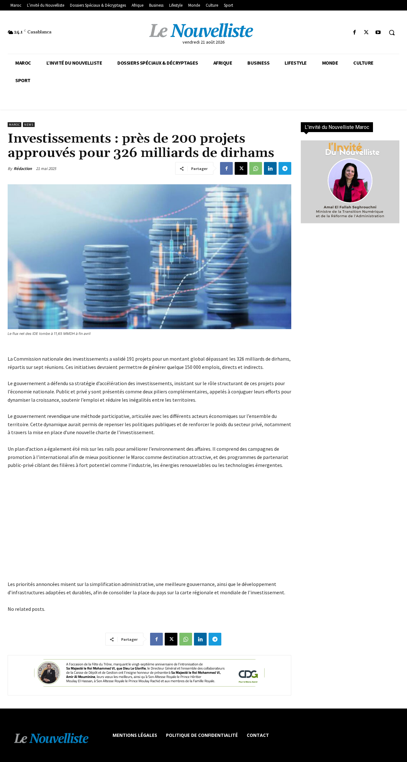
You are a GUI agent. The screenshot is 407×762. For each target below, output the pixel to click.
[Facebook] (354, 32)
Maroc (14, 125)
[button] (391, 32)
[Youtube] (378, 32)
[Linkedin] (270, 168)
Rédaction (23, 168)
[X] (366, 32)
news (28, 125)
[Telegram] (285, 168)
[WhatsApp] (255, 168)
